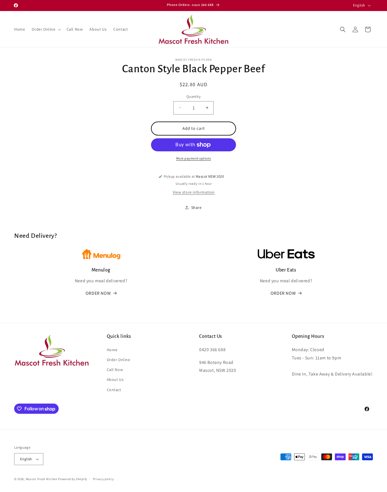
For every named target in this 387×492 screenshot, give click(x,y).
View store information (194, 192)
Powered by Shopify (72, 479)
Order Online (118, 359)
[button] (45, 29)
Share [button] (196, 207)
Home (112, 349)
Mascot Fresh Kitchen (42, 479)
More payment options (193, 158)
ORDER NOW (98, 293)
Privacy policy (103, 479)
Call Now (115, 369)
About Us (115, 379)
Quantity (193, 96)
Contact (114, 389)
